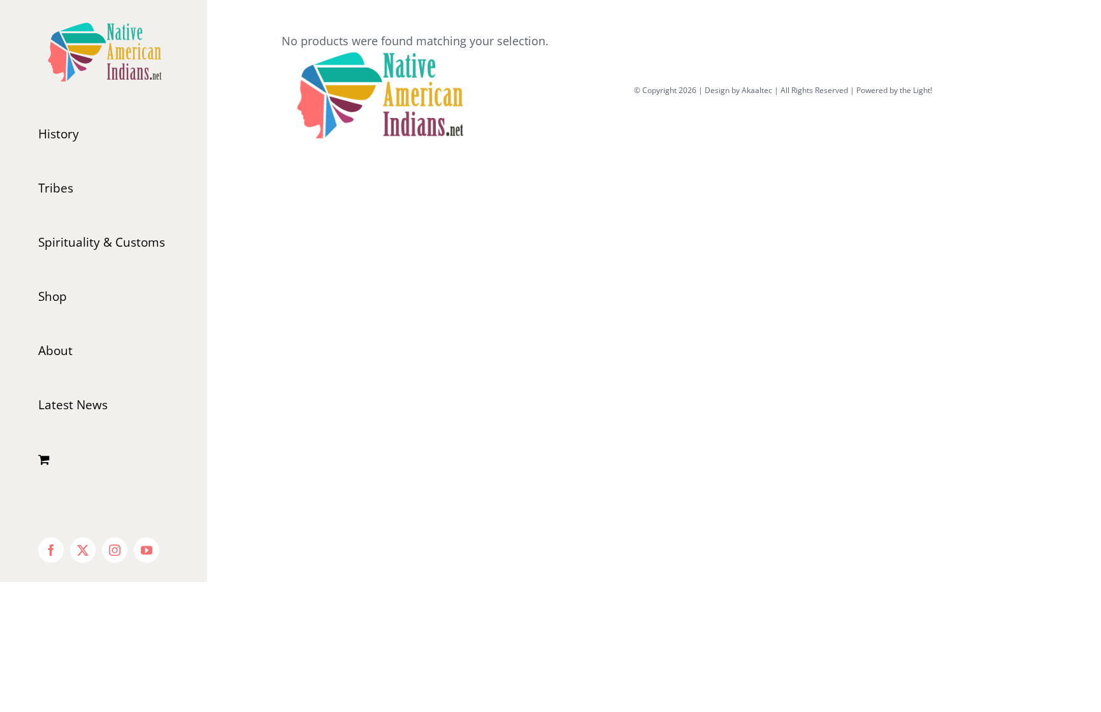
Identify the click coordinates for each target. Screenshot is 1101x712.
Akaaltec (757, 90)
